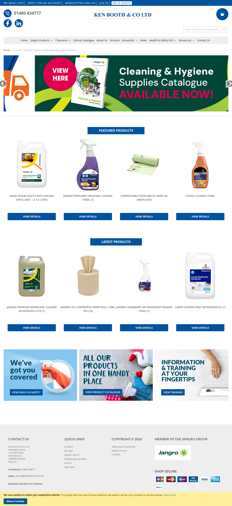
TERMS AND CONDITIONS (123, 446)
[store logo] (123, 13)
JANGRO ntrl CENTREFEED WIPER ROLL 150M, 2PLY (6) (88, 309)
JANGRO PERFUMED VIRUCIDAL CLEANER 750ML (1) (87, 197)
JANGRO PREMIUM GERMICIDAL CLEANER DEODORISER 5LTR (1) (32, 309)
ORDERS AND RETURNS (75, 459)
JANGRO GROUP (72, 455)
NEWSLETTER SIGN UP (80, 3)
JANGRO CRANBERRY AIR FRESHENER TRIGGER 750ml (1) (144, 309)
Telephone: (21, 469)
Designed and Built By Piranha (25, 483)
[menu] (116, 40)
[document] (116, 499)
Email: (26, 476)
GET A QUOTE (121, 3)
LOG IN (104, 3)
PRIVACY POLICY (119, 450)
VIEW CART (69, 467)
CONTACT (68, 446)
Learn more (169, 495)
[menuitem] (25, 40)
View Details (31, 216)
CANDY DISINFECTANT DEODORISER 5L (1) (200, 307)
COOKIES (116, 454)
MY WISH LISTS (14, 3)
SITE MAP (68, 451)
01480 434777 (27, 13)
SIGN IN (67, 463)
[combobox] (205, 29)
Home (7, 50)
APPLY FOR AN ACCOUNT (44, 3)
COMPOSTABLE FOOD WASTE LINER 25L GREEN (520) (144, 197)
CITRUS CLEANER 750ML (200, 196)
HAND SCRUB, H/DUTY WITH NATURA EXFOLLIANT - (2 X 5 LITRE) (32, 197)
